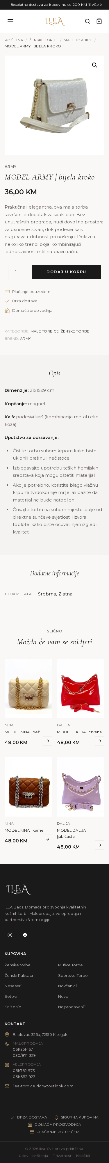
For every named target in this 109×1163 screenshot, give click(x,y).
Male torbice (78, 40)
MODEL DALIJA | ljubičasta (72, 833)
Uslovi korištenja (33, 1155)
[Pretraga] (87, 21)
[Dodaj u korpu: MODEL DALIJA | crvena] (99, 741)
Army (10, 166)
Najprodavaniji (72, 1006)
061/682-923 (24, 1076)
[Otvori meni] (10, 21)
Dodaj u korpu (66, 271)
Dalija (63, 725)
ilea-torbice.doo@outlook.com (43, 1086)
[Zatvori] (101, 4)
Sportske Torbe (73, 975)
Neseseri (13, 986)
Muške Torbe (70, 965)
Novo (63, 996)
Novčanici (67, 986)
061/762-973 (24, 1070)
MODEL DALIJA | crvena (79, 732)
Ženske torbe (43, 40)
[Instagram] (10, 935)
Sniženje (13, 1006)
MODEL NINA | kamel (24, 830)
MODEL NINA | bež (22, 732)
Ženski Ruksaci (19, 975)
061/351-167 (23, 1049)
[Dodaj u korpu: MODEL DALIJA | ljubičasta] (99, 845)
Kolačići (83, 1155)
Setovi (11, 996)
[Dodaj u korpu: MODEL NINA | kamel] (47, 839)
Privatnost (62, 1155)
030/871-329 (24, 1055)
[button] (95, 65)
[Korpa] (99, 21)
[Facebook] (25, 935)
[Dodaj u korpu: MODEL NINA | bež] (47, 741)
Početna (14, 40)
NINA (9, 725)
